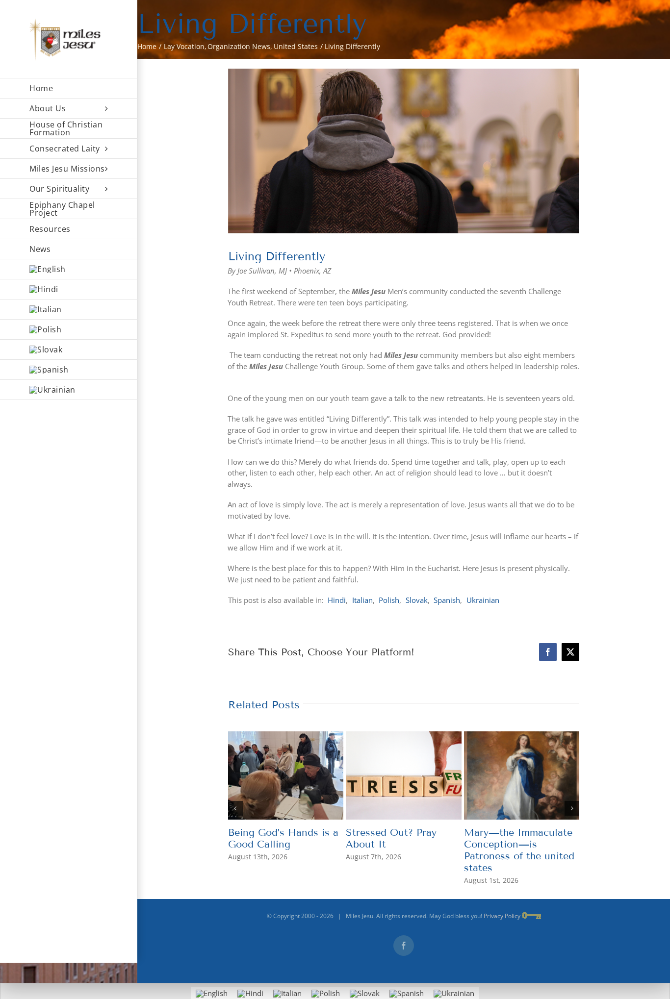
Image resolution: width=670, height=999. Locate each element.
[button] (235, 808)
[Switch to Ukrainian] (68, 390)
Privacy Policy (502, 916)
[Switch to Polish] (68, 330)
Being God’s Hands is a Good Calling (283, 838)
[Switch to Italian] (68, 310)
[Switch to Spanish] (68, 370)
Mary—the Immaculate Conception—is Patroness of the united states (519, 850)
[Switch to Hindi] (68, 289)
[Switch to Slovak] (68, 350)
